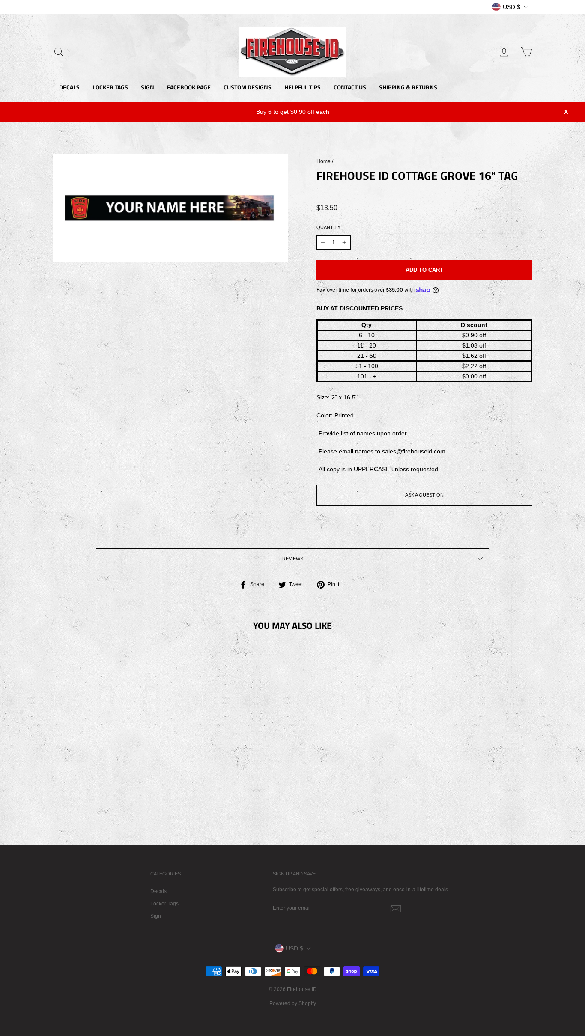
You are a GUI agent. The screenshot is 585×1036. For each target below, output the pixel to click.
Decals (158, 891)
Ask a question (424, 494)
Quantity (328, 227)
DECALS (69, 87)
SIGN (147, 87)
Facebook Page (189, 87)
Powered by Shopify (292, 1003)
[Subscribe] (395, 909)
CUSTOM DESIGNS (248, 87)
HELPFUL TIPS (302, 87)
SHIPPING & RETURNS (408, 87)
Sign (155, 916)
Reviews (292, 558)
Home (323, 161)
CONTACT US (350, 87)
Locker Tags (164, 904)
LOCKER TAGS (110, 87)
